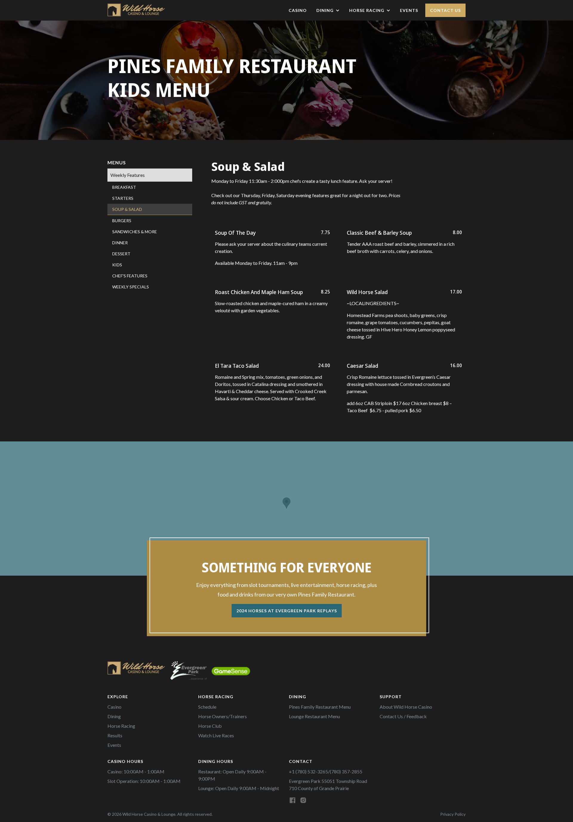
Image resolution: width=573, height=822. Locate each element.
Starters (122, 198)
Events (409, 10)
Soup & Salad (127, 209)
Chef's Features (129, 275)
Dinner (120, 242)
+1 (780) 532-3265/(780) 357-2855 (325, 771)
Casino (114, 707)
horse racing (366, 10)
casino (298, 10)
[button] (328, 10)
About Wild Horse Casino (406, 707)
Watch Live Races (216, 735)
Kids (117, 264)
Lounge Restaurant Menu (314, 716)
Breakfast (124, 187)
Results (114, 735)
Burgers (121, 220)
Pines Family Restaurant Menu (320, 707)
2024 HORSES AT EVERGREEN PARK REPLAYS (286, 610)
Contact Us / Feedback (403, 716)
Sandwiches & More (134, 231)
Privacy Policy (453, 814)
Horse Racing (121, 726)
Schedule (207, 707)
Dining (114, 716)
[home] (137, 10)
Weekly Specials (130, 286)
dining (325, 10)
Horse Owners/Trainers (222, 716)
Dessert (121, 253)
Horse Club (210, 726)
